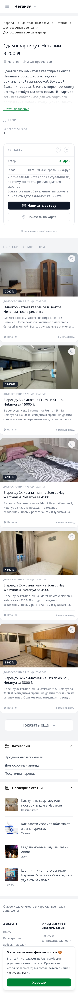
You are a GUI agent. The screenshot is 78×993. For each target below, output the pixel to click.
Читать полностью (16, 109)
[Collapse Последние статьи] (71, 787)
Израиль (9, 23)
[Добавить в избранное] (59, 150)
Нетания (61, 23)
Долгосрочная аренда (18, 27)
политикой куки (18, 973)
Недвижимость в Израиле (31, 906)
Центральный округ (35, 23)
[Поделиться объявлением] (67, 150)
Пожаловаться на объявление (39, 231)
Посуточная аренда (20, 773)
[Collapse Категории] (71, 746)
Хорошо (39, 982)
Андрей (64, 161)
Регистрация (12, 938)
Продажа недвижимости (24, 757)
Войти (7, 932)
